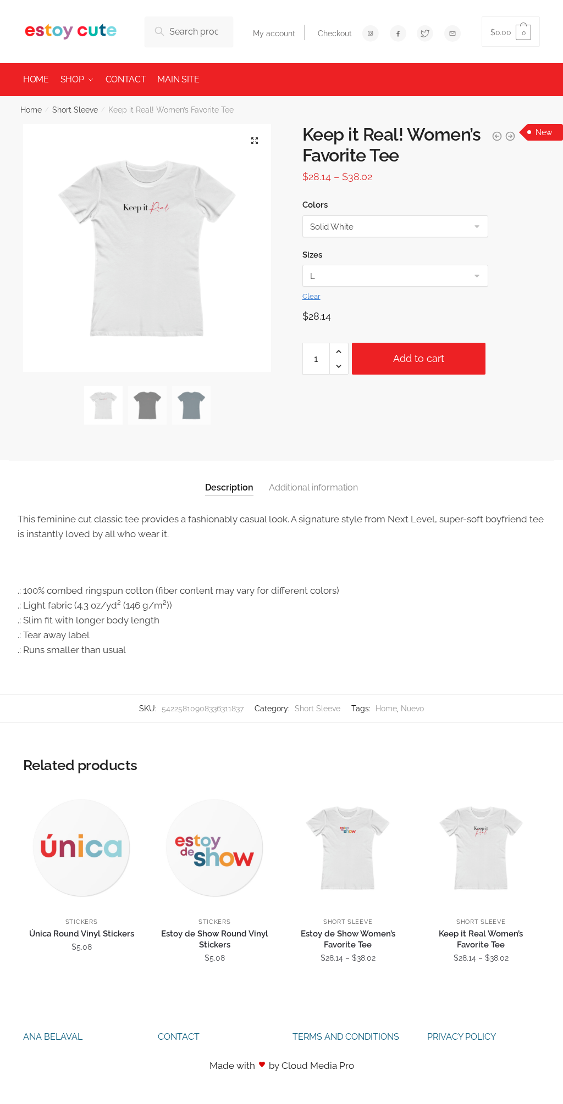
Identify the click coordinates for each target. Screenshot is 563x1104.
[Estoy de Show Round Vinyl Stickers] (214, 847)
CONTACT (179, 1036)
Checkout (335, 33)
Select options (81, 982)
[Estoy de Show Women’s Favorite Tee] (347, 847)
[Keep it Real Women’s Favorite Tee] (481, 847)
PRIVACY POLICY (461, 1036)
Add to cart (418, 358)
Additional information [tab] (313, 487)
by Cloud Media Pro (311, 1065)
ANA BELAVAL (52, 1036)
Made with (232, 1065)
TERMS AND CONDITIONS (345, 1036)
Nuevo (412, 708)
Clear (311, 296)
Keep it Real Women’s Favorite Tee (481, 939)
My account (274, 33)
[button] (254, 140)
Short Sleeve (75, 109)
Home (31, 109)
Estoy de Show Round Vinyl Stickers (214, 939)
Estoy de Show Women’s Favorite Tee (348, 939)
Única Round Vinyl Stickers (81, 934)
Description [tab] (229, 487)
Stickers (81, 921)
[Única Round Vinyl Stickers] (81, 847)
